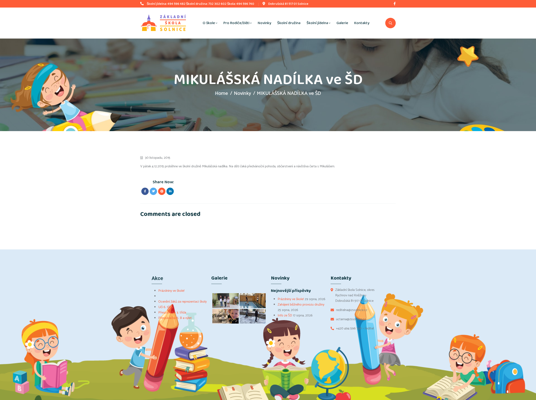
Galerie (342, 23)
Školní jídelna (317, 23)
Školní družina (288, 23)
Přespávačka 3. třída (172, 312)
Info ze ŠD (285, 315)
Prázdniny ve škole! (171, 291)
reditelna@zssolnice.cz (351, 310)
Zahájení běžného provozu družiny (301, 304)
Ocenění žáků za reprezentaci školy (182, 302)
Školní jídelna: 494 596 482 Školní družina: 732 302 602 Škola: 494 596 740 (200, 3)
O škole (209, 23)
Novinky (264, 23)
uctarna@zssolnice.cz (351, 319)
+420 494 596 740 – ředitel (355, 328)
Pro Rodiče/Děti (236, 23)
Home (221, 93)
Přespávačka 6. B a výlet (175, 318)
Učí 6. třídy (165, 307)
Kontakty (361, 23)
